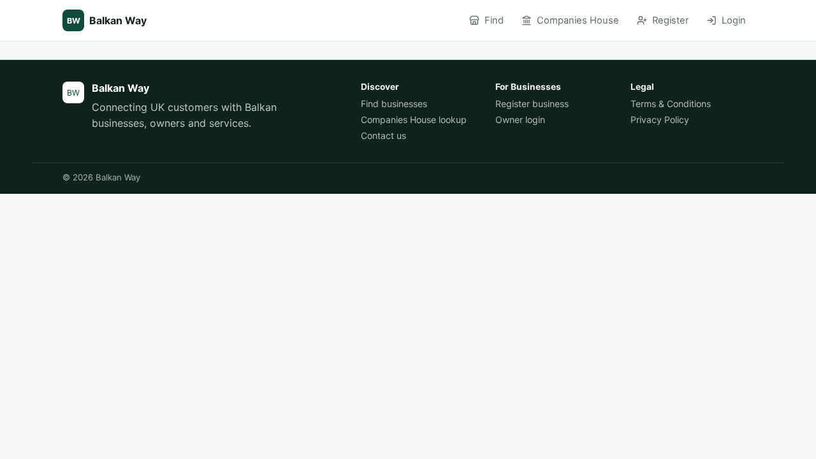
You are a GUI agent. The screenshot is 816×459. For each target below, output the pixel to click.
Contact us (383, 135)
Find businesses (394, 103)
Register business (532, 103)
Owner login (520, 119)
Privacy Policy (659, 119)
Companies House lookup (414, 119)
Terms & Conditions (670, 103)
